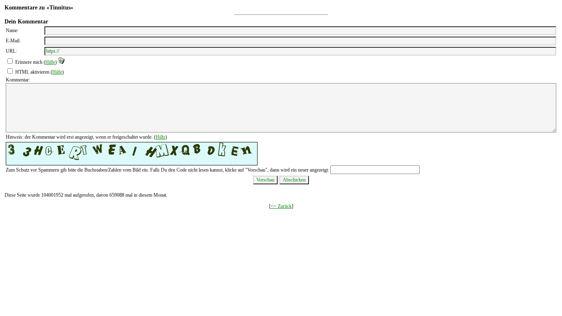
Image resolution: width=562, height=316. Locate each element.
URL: (11, 51)
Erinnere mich (28, 62)
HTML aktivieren (32, 72)
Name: (12, 30)
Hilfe (50, 62)
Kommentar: (18, 80)
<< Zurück (281, 206)
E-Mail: (13, 41)
